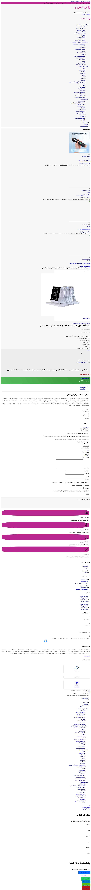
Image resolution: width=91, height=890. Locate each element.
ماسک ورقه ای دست (80, 94)
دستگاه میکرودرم (81, 37)
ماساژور (83, 35)
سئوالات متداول (84, 580)
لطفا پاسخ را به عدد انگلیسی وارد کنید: (80, 485)
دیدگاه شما (86, 468)
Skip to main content (85, 1)
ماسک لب (82, 90)
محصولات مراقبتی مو (80, 118)
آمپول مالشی (82, 27)
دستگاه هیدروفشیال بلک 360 (83, 229)
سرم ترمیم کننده (81, 106)
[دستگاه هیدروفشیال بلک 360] (79, 221)
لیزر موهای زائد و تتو (80, 58)
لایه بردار (83, 72)
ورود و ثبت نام (84, 601)
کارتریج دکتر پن (81, 63)
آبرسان (83, 75)
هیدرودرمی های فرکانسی (79, 40)
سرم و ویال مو (81, 115)
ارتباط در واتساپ (85, 378)
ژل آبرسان (82, 77)
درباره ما (86, 568)
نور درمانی (82, 120)
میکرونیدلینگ (82, 59)
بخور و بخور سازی (81, 30)
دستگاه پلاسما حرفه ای (80, 49)
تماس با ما (85, 566)
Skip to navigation (75, 1)
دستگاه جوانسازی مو (80, 113)
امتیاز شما (86, 442)
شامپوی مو (82, 116)
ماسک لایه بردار (81, 89)
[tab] (82, 387)
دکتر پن (83, 61)
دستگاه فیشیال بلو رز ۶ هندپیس (83, 195)
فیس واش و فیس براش (79, 34)
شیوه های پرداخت (84, 598)
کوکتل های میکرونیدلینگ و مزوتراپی (77, 82)
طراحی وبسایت (87, 692)
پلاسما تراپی (82, 48)
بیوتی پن (83, 51)
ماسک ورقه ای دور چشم (79, 92)
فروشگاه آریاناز (87, 323)
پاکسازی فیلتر (86, 427)
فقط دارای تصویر (83, 429)
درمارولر (83, 54)
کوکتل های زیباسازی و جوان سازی (77, 103)
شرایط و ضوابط (84, 581)
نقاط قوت (87, 471)
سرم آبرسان (82, 79)
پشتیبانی (87, 454)
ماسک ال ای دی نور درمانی (79, 44)
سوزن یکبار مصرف (81, 53)
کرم (84, 68)
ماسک (83, 85)
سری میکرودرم (81, 39)
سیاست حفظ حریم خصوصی (81, 583)
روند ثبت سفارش (84, 596)
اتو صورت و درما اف (80, 28)
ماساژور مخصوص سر (80, 104)
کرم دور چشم (82, 70)
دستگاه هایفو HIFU (80, 65)
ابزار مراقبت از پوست (80, 111)
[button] (86, 156)
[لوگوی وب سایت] (82, 11)
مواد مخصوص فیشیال (80, 97)
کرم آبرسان (82, 80)
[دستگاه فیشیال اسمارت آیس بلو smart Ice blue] (79, 256)
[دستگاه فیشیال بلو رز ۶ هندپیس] (79, 187)
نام (88, 477)
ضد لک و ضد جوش (80, 32)
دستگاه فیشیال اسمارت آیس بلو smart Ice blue (79, 263)
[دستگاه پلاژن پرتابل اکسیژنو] (79, 153)
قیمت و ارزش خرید (85, 449)
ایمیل (87, 479)
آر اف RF (83, 46)
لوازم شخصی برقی (81, 110)
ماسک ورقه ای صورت (80, 96)
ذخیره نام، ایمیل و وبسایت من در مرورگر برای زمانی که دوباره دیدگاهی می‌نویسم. (69, 482)
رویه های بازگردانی (84, 600)
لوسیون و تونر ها (81, 84)
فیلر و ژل (83, 108)
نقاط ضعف (86, 474)
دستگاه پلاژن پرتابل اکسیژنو (84, 161)
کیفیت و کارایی (85, 444)
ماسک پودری (82, 87)
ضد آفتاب (82, 73)
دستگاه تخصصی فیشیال (79, 56)
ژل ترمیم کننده (81, 101)
